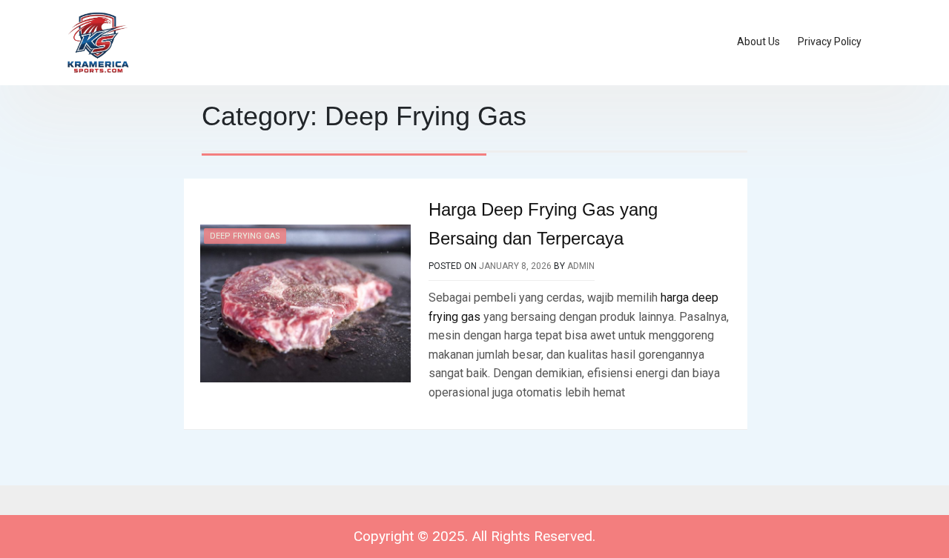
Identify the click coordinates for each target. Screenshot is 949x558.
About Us (758, 41)
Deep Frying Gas (245, 236)
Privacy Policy (830, 41)
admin (581, 266)
